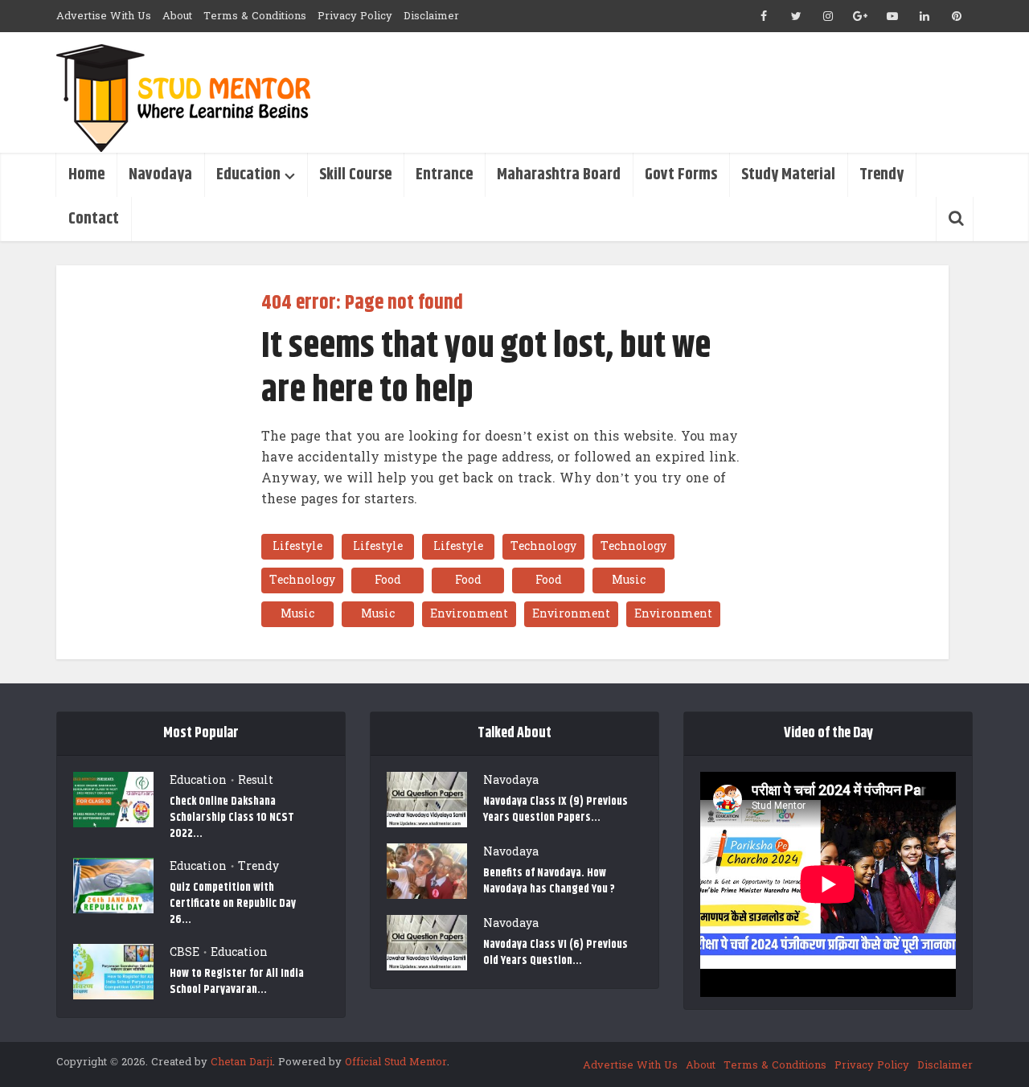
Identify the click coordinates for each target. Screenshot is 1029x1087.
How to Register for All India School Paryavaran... (237, 981)
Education (248, 174)
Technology (543, 546)
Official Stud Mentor (396, 1062)
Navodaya (160, 174)
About (177, 16)
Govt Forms (681, 174)
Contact (93, 219)
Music (629, 580)
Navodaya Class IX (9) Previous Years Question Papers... (555, 809)
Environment (469, 614)
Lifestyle (297, 546)
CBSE (184, 952)
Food (388, 580)
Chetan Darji (242, 1062)
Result (255, 780)
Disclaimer (431, 16)
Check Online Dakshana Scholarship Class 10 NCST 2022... (232, 817)
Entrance (444, 174)
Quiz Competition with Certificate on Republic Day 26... (233, 903)
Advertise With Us (103, 16)
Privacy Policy (355, 16)
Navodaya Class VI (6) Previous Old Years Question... (555, 952)
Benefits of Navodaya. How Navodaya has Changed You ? (549, 880)
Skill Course (355, 174)
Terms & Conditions (254, 16)
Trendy (881, 174)
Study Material (788, 174)
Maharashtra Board (559, 174)
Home (86, 174)
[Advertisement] (680, 92)
